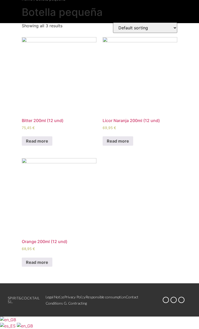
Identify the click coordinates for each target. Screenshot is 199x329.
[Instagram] (181, 300)
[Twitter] (173, 300)
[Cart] (180, 11)
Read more (37, 141)
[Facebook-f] (166, 300)
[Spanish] (8, 325)
